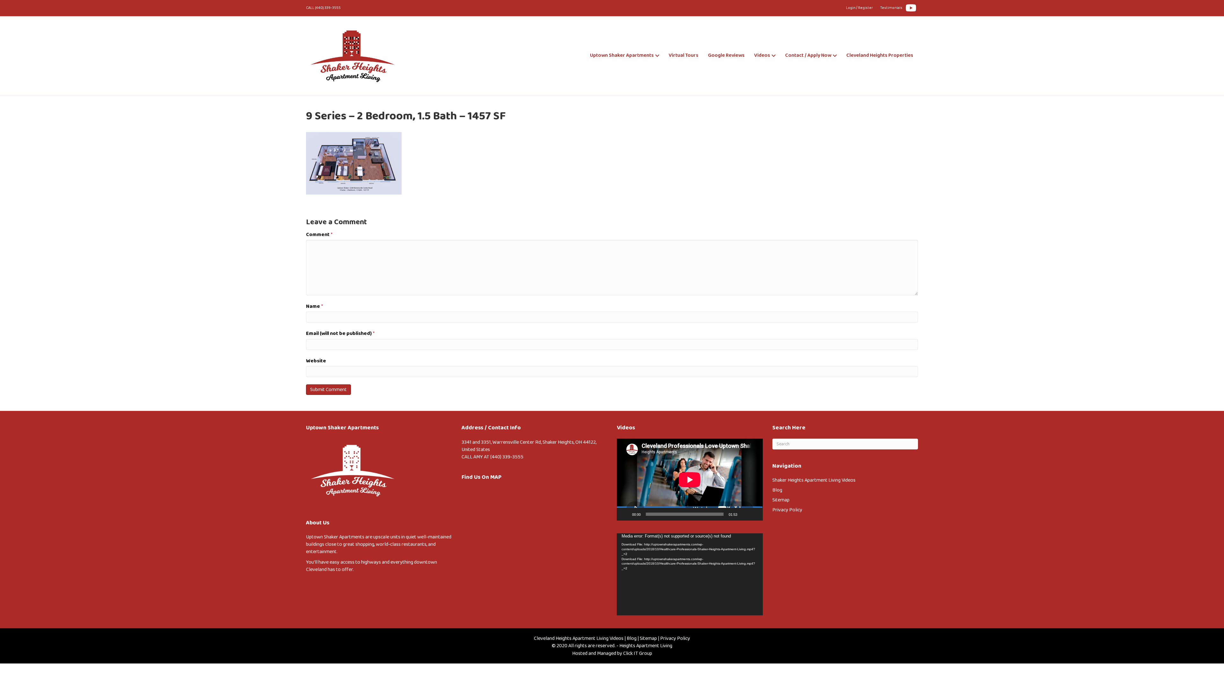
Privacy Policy (787, 510)
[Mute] (744, 514)
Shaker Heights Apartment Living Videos (814, 480)
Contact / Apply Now (808, 55)
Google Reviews (726, 55)
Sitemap (781, 500)
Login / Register (859, 8)
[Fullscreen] (754, 514)
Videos (762, 55)
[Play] (625, 514)
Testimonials (891, 8)
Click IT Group (637, 653)
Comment (319, 234)
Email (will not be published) (340, 333)
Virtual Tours (683, 55)
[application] (690, 480)
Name (314, 306)
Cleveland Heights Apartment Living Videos (578, 638)
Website (316, 361)
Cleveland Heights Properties (879, 55)
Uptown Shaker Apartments (622, 55)
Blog (777, 490)
